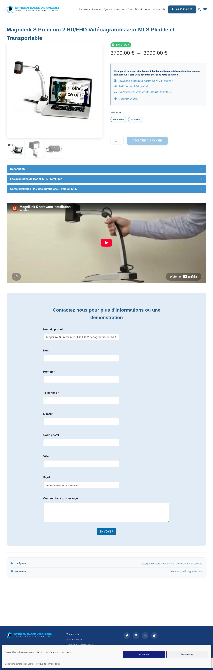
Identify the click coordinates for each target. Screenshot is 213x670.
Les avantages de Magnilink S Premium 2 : (37, 179)
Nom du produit (53, 329)
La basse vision (88, 9)
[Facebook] (126, 635)
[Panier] (204, 9)
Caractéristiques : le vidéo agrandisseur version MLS (43, 189)
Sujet (46, 477)
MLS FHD (118, 119)
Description (17, 169)
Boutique (141, 9)
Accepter (144, 654)
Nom (47, 350)
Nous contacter (74, 639)
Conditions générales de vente (19, 664)
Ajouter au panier (147, 140)
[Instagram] (136, 635)
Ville (46, 456)
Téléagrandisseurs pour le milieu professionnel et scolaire (171, 563)
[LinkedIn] (145, 635)
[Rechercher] (199, 9)
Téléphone (51, 392)
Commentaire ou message (60, 498)
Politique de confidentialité (47, 664)
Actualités (159, 9)
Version (115, 112)
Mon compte (73, 634)
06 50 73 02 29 (184, 9)
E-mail (48, 413)
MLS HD (135, 119)
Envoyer (106, 531)
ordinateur (174, 571)
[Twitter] (154, 635)
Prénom (49, 371)
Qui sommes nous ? (116, 9)
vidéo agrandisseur (191, 571)
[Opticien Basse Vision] (34, 9)
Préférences (187, 654)
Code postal (51, 435)
